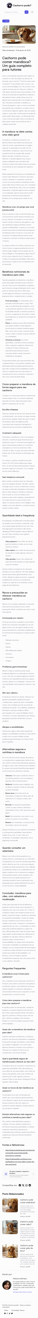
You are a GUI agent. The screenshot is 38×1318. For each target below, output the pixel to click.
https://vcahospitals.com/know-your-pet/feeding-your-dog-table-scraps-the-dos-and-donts (20, 1161)
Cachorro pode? (22, 5)
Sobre (6, 1310)
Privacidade (15, 1310)
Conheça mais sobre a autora (22, 1292)
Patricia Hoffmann (20, 1279)
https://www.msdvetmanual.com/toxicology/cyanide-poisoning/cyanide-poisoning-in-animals (20, 1153)
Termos (22, 1310)
